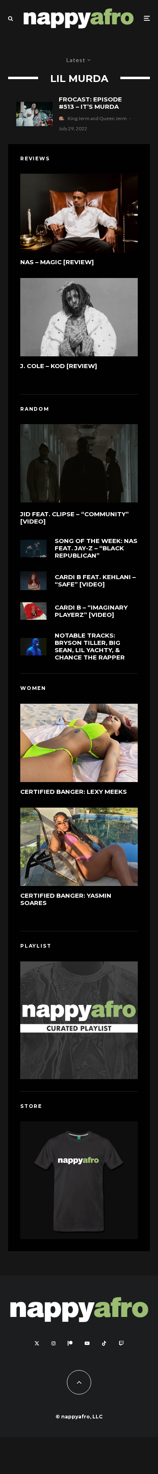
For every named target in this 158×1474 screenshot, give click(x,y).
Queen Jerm (113, 118)
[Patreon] (70, 1343)
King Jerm (79, 118)
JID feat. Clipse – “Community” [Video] (74, 518)
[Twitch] (121, 1343)
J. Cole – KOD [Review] (58, 366)
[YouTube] (87, 1343)
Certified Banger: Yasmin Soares (65, 899)
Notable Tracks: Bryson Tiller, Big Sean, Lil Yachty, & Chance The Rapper (90, 646)
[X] (36, 1343)
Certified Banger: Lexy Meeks (73, 791)
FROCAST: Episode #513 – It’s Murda (90, 103)
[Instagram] (53, 1343)
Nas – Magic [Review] (57, 262)
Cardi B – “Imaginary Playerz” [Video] (91, 611)
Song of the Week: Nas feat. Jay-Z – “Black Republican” (96, 548)
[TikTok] (104, 1343)
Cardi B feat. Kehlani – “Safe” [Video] (95, 580)
